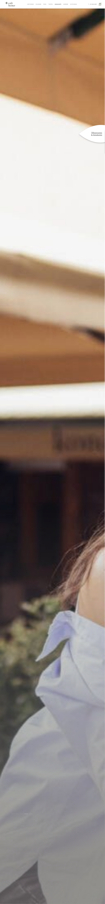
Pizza (44, 4)
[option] (52, 456)
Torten (50, 4)
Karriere (65, 4)
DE (100, 3)
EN (100, 4)
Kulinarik (38, 4)
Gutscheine (73, 4)
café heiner (30, 4)
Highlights (58, 4)
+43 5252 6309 (93, 4)
